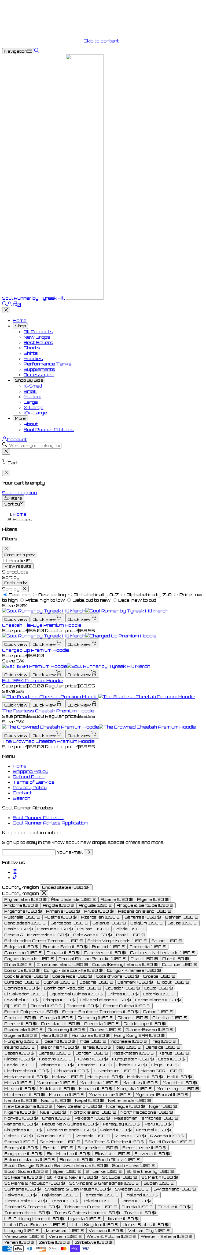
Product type (18, 555)
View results (17, 566)
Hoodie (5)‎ (20, 560)
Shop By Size (29, 380)
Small (30, 391)
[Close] (6, 310)
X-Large (33, 407)
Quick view (15, 619)
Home (20, 320)
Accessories (39, 374)
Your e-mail (70, 852)
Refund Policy (29, 776)
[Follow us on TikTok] (15, 877)
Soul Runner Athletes (49, 429)
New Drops (37, 337)
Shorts (32, 347)
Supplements (39, 369)
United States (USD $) (65, 887)
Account (17, 439)
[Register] (88, 852)
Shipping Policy (30, 771)
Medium (32, 396)
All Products (38, 331)
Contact (22, 792)
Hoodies (33, 358)
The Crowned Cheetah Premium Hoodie (48, 741)
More (20, 418)
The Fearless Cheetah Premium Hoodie (48, 710)
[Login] (9, 304)
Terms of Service (33, 782)
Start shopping (19, 492)
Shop (20, 326)
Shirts (31, 353)
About (31, 424)
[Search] (36, 51)
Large (31, 402)
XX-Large (35, 412)
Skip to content (101, 41)
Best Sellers (38, 342)
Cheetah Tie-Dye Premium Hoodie (41, 625)
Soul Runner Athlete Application (50, 823)
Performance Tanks (47, 364)
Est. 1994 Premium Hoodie (32, 680)
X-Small (33, 386)
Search (21, 798)
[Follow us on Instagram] (15, 872)
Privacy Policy (30, 787)
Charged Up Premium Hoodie (35, 650)
